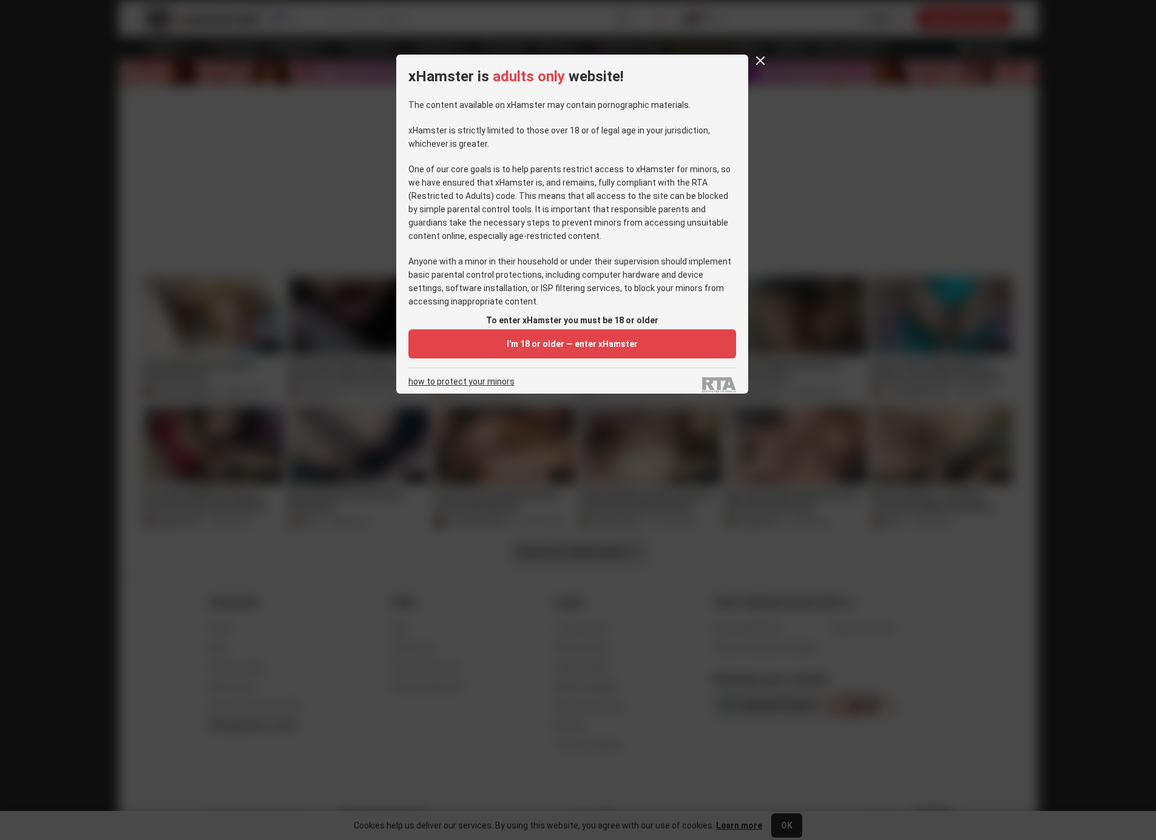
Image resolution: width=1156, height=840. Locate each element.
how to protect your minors (461, 381)
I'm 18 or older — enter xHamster (572, 344)
